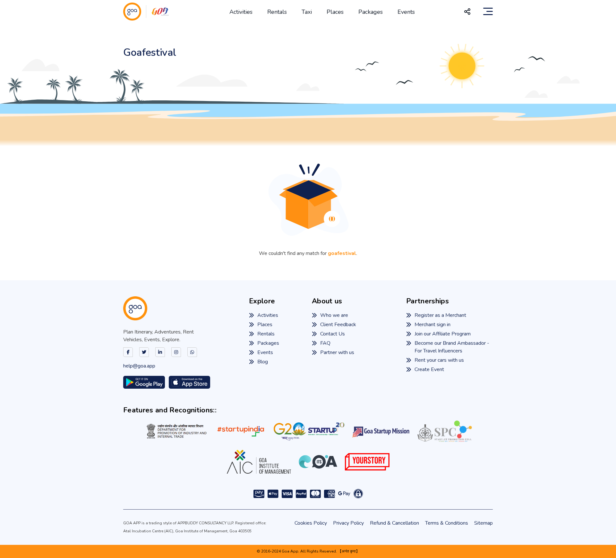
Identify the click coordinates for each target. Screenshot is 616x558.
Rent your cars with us (439, 360)
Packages (370, 12)
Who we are (334, 315)
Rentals (277, 12)
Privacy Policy (348, 523)
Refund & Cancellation (394, 523)
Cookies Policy (311, 523)
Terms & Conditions (446, 523)
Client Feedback (338, 324)
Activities (240, 12)
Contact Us (332, 333)
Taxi (307, 12)
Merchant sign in (432, 324)
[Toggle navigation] (488, 11)
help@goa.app (139, 365)
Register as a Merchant (440, 315)
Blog (262, 361)
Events (406, 12)
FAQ (325, 343)
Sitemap (483, 523)
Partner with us (337, 352)
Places (335, 12)
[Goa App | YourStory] (367, 461)
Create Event (429, 369)
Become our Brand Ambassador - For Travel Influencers (452, 347)
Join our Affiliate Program (443, 333)
